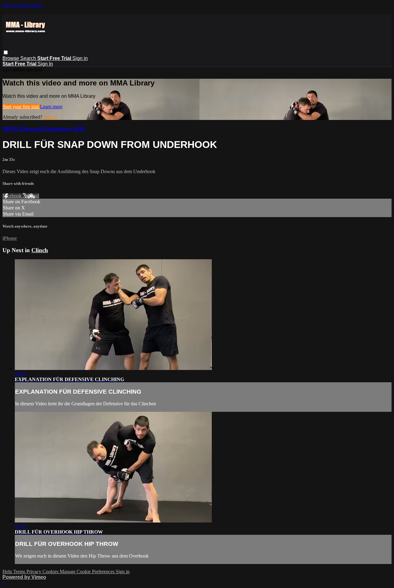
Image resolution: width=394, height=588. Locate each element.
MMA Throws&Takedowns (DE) (44, 128)
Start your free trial (21, 106)
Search (28, 58)
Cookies (51, 571)
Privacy (34, 571)
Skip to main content (22, 5)
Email (33, 195)
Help (7, 571)
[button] (6, 52)
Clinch (39, 250)
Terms (19, 571)
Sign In (45, 63)
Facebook (12, 195)
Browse (11, 58)
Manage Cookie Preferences (88, 571)
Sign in (80, 58)
